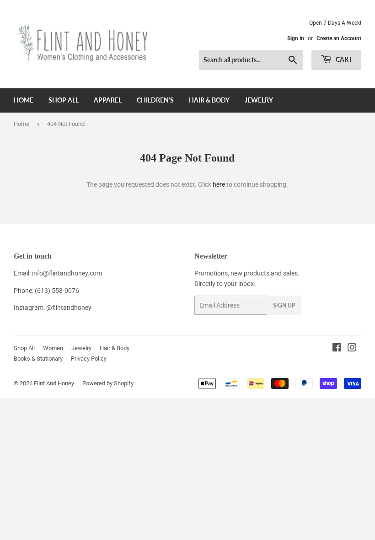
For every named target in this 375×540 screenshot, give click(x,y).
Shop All (63, 100)
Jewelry (259, 100)
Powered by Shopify (108, 383)
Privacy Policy (89, 358)
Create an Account (338, 38)
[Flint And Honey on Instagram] (352, 348)
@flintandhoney (68, 307)
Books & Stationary (38, 358)
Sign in (295, 38)
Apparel (108, 100)
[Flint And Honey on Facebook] (337, 348)
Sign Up (284, 305)
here (219, 184)
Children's (155, 100)
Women (53, 348)
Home (23, 100)
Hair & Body (209, 100)
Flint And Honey (54, 383)
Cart (343, 59)
